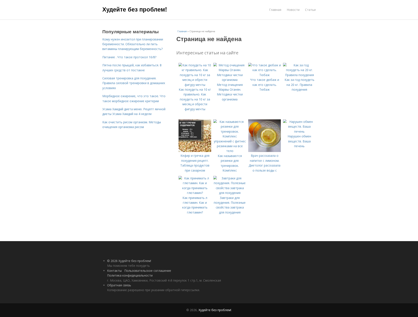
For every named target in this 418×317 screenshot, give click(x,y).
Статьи (310, 10)
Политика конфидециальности (130, 275)
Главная (275, 10)
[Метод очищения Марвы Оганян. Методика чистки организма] (229, 80)
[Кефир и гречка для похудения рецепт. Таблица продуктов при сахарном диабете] (195, 151)
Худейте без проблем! (134, 9)
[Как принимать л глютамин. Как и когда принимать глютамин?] (195, 193)
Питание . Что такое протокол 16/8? (129, 57)
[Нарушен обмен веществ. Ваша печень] (299, 131)
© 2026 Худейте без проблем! (129, 261)
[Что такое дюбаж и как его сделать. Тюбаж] (264, 75)
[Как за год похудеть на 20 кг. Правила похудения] (299, 75)
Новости (293, 10)
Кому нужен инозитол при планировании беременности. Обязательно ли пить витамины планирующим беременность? (132, 44)
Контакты (114, 271)
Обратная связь (119, 285)
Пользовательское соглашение (147, 271)
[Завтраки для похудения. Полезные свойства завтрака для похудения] (229, 193)
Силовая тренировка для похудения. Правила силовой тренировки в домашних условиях (133, 83)
